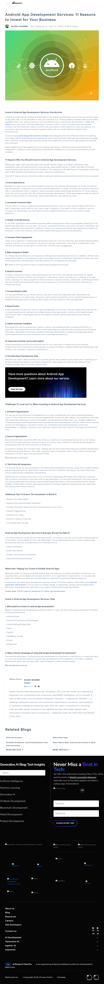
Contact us (10, 931)
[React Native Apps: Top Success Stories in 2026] (60, 737)
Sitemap (62, 977)
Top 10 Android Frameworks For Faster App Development (41, 591)
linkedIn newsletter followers (83, 777)
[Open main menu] (7, 4)
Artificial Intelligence (11, 781)
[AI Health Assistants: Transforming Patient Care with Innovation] (14, 737)
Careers (9, 921)
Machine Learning (10, 787)
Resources (10, 917)
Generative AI (7, 794)
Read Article (13, 750)
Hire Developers (13, 925)
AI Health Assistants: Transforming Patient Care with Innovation (27, 744)
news (93, 780)
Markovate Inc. (12, 977)
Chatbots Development (12, 801)
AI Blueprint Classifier (22, 964)
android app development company (34, 136)
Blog (7, 913)
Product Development (12, 821)
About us (9, 909)
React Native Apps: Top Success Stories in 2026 (74, 742)
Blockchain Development (13, 807)
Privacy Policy (46, 977)
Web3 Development (11, 814)
